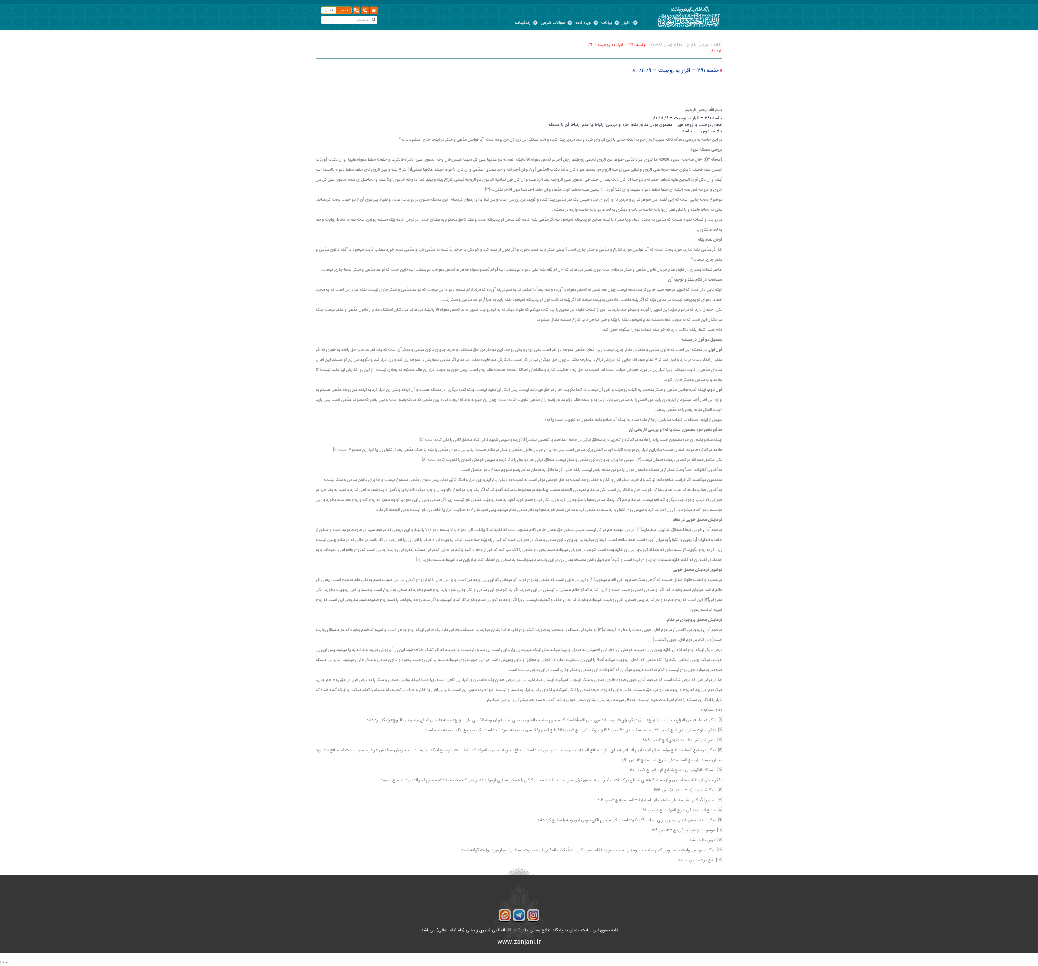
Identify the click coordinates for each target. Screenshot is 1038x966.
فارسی (344, 10)
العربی (329, 10)
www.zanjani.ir (519, 942)
